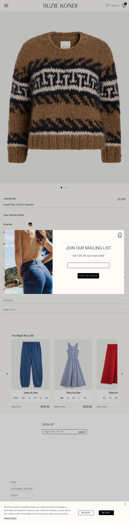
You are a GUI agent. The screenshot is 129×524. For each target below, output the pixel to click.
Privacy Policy (10, 518)
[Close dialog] (120, 235)
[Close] (125, 504)
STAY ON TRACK (88, 276)
